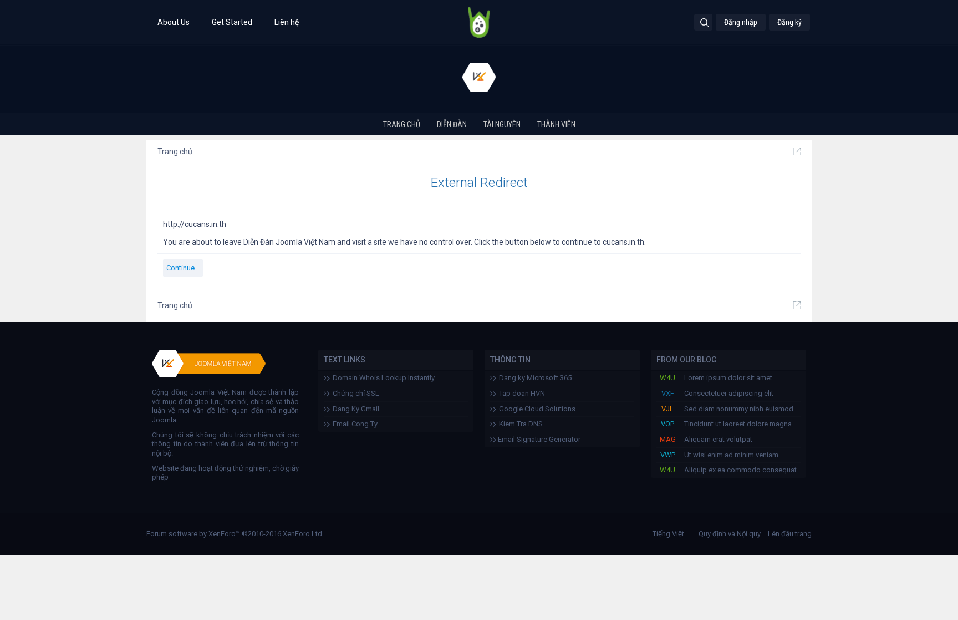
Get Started (232, 22)
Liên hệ (286, 22)
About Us (173, 22)
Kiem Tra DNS (521, 424)
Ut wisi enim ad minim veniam (731, 455)
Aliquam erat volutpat (718, 439)
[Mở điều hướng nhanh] (797, 151)
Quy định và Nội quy (730, 534)
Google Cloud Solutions (537, 409)
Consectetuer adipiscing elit (728, 393)
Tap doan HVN (522, 393)
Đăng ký (789, 22)
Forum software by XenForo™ (235, 534)
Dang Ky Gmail (356, 409)
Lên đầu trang (790, 534)
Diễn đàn (452, 124)
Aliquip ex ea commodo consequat (740, 470)
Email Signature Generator (538, 439)
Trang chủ (401, 124)
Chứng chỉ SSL (356, 393)
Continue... (183, 268)
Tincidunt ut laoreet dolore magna (738, 424)
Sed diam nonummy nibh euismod (738, 409)
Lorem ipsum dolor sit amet (728, 378)
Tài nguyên (502, 124)
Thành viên (556, 124)
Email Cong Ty (355, 424)
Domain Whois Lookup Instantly (384, 378)
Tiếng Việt (668, 534)
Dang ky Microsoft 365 (535, 378)
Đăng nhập (740, 22)
